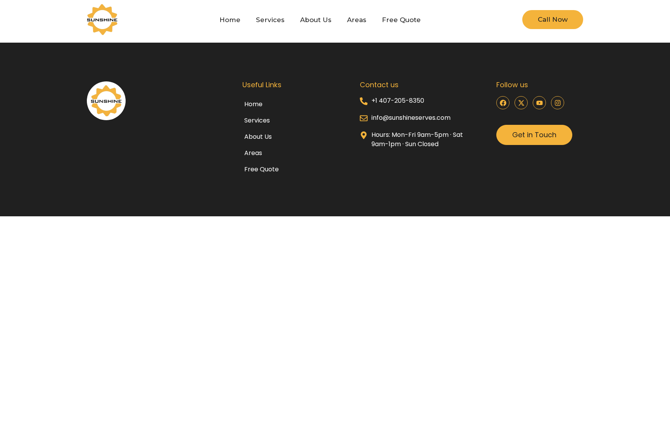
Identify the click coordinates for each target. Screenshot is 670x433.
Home (229, 20)
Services (270, 20)
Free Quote (401, 20)
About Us (316, 20)
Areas (356, 20)
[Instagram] (557, 102)
